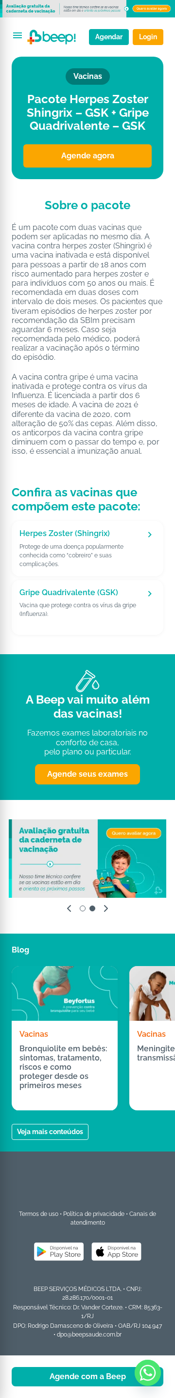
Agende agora (87, 155)
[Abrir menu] (17, 35)
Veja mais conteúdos (50, 1132)
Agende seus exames (87, 774)
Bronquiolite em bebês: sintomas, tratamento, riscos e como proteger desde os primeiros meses (63, 1067)
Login (148, 37)
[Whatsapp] (148, 1373)
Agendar (108, 37)
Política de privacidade (93, 1214)
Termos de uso (38, 1214)
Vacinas (33, 1034)
